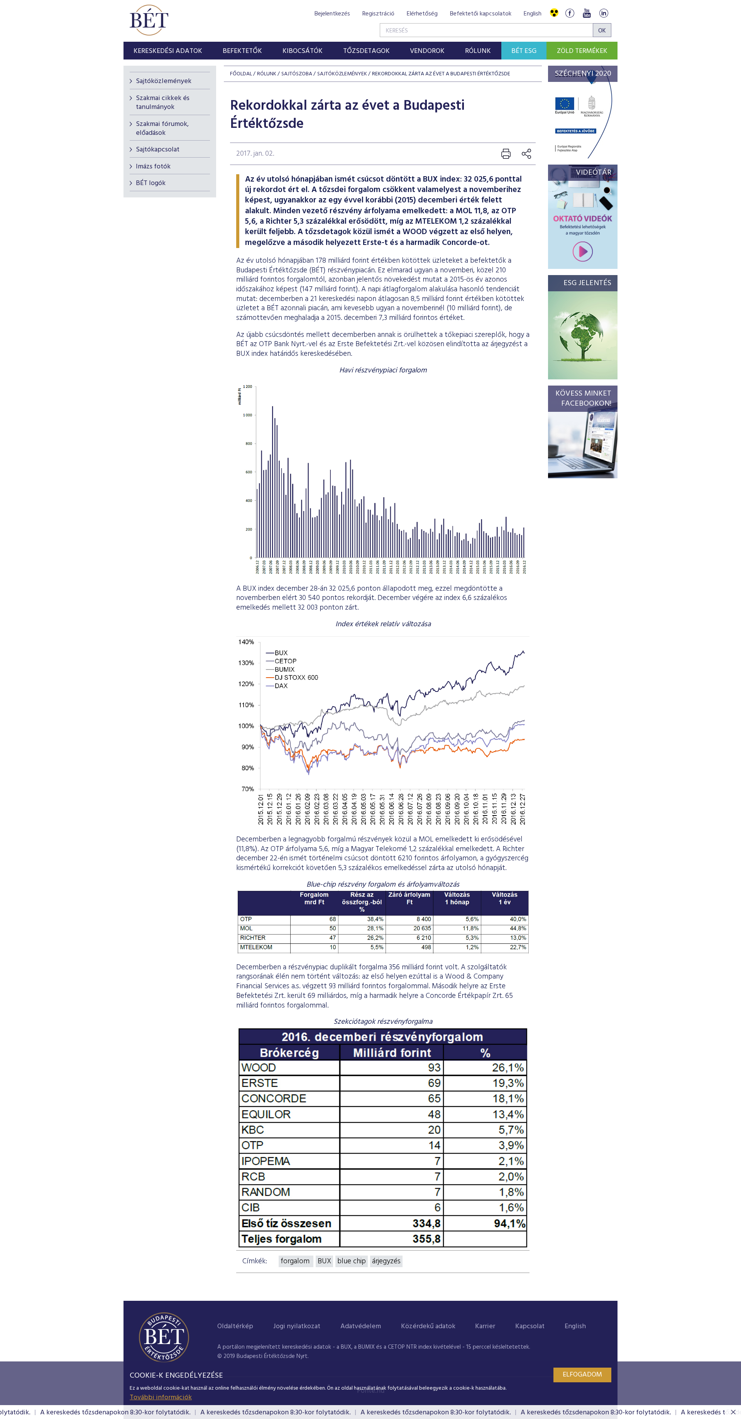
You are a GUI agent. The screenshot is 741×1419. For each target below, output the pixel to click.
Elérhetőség (422, 14)
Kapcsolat (530, 1326)
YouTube (586, 13)
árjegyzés (386, 1261)
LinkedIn (603, 13)
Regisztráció (378, 14)
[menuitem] (168, 50)
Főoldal (241, 74)
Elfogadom (582, 1374)
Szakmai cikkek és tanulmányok (162, 103)
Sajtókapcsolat (157, 149)
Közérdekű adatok (428, 1326)
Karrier (485, 1326)
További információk (161, 1397)
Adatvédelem (360, 1326)
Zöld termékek (582, 51)
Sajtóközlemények (163, 81)
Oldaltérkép (235, 1326)
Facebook (569, 13)
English (532, 14)
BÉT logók (151, 183)
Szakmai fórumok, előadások (162, 129)
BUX (324, 1261)
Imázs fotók (153, 166)
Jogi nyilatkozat (296, 1326)
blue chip (351, 1261)
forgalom (296, 1261)
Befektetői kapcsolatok (480, 14)
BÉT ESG (523, 51)
